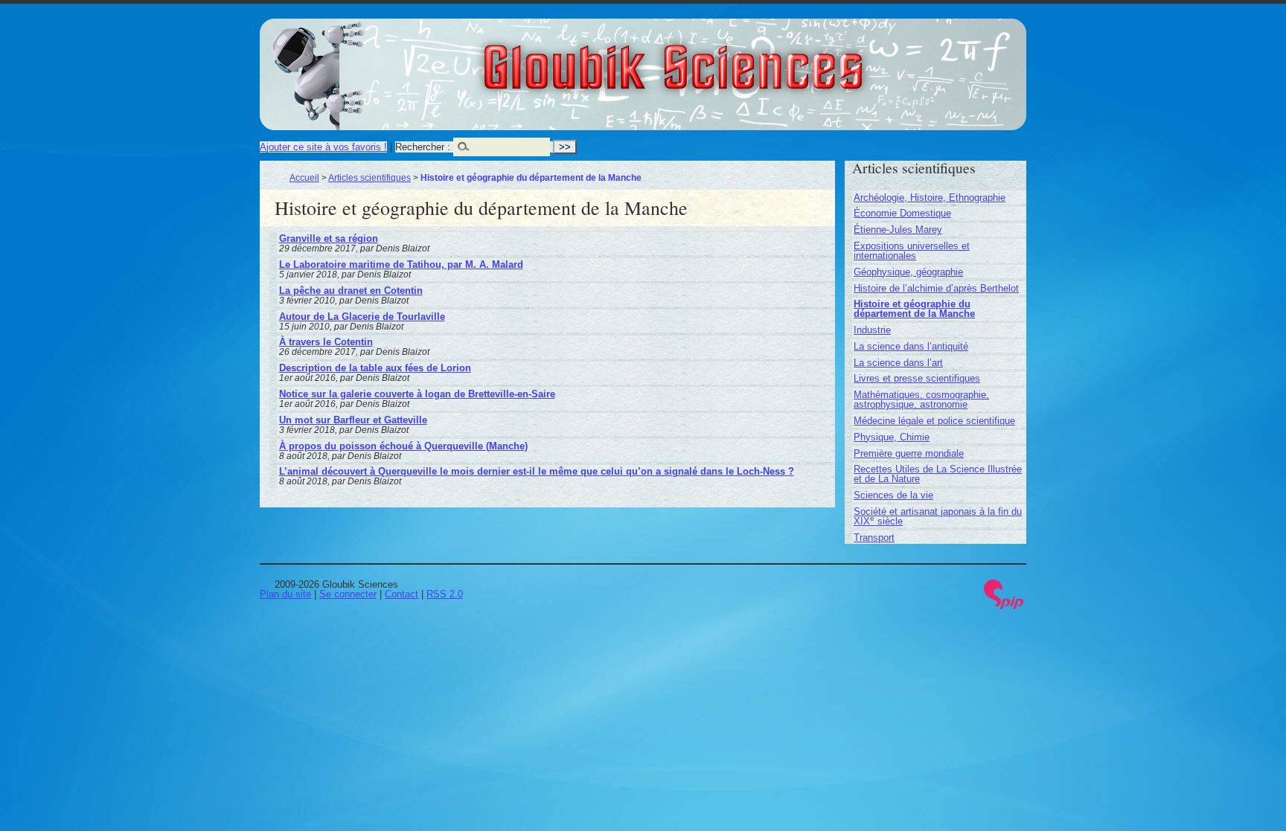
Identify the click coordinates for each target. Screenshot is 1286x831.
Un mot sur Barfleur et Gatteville (353, 420)
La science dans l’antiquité (911, 346)
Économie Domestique (902, 213)
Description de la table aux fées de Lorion (375, 367)
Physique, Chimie (892, 437)
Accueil (304, 177)
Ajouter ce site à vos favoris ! (323, 147)
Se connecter (348, 594)
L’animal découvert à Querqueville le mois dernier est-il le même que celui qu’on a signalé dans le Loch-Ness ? (536, 471)
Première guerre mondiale (909, 453)
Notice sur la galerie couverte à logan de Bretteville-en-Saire (417, 394)
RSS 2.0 (444, 594)
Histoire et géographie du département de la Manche (914, 308)
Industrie (872, 330)
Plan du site (285, 594)
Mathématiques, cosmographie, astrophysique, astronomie (921, 399)
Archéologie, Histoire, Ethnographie (929, 197)
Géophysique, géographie (908, 271)
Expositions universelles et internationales (912, 250)
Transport (874, 537)
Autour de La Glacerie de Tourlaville (362, 316)
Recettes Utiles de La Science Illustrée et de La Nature (938, 473)
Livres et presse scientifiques (917, 378)
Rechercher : (422, 147)
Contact (401, 594)
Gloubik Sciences (755, 58)
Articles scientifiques (369, 177)
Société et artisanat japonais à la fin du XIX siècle (938, 516)
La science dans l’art (898, 362)
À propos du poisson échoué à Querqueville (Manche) (403, 446)
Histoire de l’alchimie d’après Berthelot (936, 288)
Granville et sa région (328, 238)
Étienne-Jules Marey (898, 229)
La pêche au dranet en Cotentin (351, 290)
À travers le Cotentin (326, 341)
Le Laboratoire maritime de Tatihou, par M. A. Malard (401, 264)
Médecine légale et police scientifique (934, 420)
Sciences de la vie (893, 495)
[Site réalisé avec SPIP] (1004, 606)
